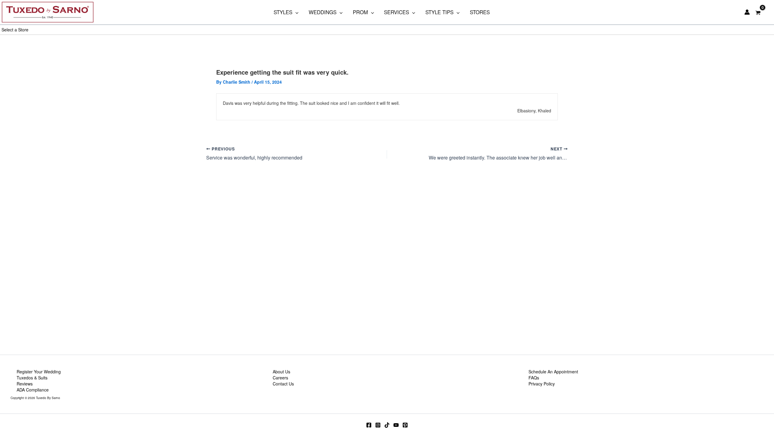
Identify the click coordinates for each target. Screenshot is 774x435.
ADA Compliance (33, 390)
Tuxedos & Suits (32, 378)
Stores (480, 12)
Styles (283, 12)
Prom (360, 12)
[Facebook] (369, 425)
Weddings (323, 12)
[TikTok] (387, 425)
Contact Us (283, 384)
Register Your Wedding (39, 372)
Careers (280, 378)
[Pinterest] (405, 425)
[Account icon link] (747, 12)
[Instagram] (378, 425)
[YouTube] (396, 425)
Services (396, 12)
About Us (281, 372)
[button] (295, 12)
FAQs (533, 378)
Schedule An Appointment (553, 372)
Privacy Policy (541, 384)
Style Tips (439, 12)
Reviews (25, 384)
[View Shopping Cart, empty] (758, 12)
